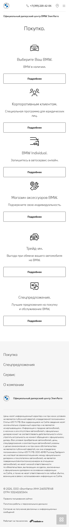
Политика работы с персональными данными (25, 503)
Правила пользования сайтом (17, 498)
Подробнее (34, 78)
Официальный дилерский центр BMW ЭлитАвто (31, 16)
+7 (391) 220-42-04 (40, 5)
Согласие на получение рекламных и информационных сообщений (30, 510)
